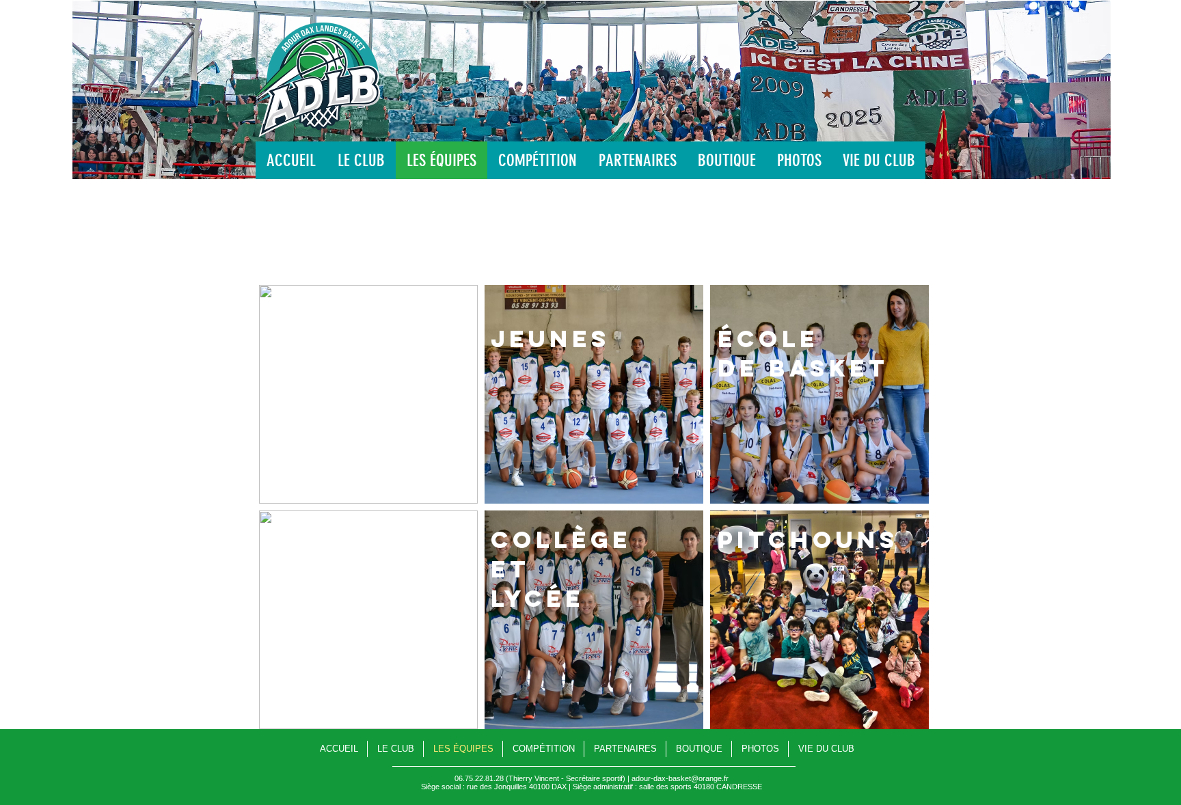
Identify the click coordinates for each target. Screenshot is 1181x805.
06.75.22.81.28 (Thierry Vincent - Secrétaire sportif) (539, 778)
